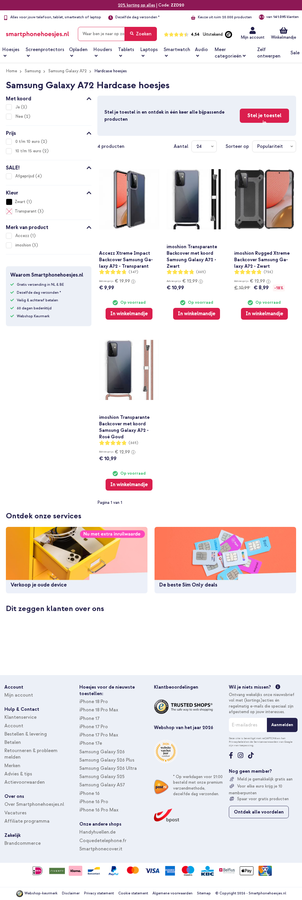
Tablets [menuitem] (126, 50)
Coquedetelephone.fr (103, 841)
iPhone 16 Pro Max (99, 810)
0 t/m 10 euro (28, 141)
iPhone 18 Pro (93, 702)
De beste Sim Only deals (188, 585)
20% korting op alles (136, 5)
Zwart (20, 201)
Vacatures (15, 813)
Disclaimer (71, 893)
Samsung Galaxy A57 (102, 785)
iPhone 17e (90, 743)
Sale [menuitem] (295, 53)
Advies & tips (18, 774)
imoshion (23, 245)
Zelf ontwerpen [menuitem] (268, 53)
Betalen (12, 742)
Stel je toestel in (264, 117)
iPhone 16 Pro (93, 802)
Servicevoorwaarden (266, 742)
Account (13, 726)
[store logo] (37, 32)
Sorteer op (237, 146)
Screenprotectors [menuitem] (45, 50)
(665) (201, 272)
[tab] (48, 97)
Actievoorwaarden (24, 782)
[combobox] (117, 34)
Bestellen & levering (25, 734)
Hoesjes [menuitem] (10, 50)
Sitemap (204, 893)
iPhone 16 (89, 793)
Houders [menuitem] (102, 50)
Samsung (33, 70)
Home (11, 70)
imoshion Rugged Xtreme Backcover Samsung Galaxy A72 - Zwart (262, 259)
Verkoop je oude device (39, 585)
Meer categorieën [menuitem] (228, 53)
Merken (12, 766)
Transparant (26, 211)
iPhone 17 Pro (93, 727)
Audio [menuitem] (201, 50)
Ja (18, 107)
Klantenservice (20, 717)
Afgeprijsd (25, 176)
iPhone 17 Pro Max (98, 735)
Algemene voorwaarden (172, 893)
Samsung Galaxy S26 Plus (106, 760)
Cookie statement (133, 893)
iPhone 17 (89, 718)
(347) (133, 272)
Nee (19, 116)
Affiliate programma (27, 821)
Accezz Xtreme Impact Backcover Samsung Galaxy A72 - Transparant (126, 259)
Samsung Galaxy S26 (102, 752)
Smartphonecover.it (100, 849)
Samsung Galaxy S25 (101, 777)
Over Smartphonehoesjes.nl (34, 804)
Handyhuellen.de (97, 832)
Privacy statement (99, 893)
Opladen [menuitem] (78, 50)
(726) (268, 272)
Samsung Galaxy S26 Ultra (108, 768)
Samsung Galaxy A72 (67, 70)
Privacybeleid (237, 742)
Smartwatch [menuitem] (177, 50)
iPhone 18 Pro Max (98, 710)
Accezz (22, 235)
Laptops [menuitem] (149, 50)
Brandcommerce (22, 843)
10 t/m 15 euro (28, 150)
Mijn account (253, 37)
